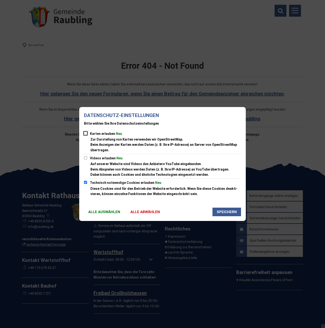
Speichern (227, 212)
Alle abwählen (145, 212)
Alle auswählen (104, 212)
